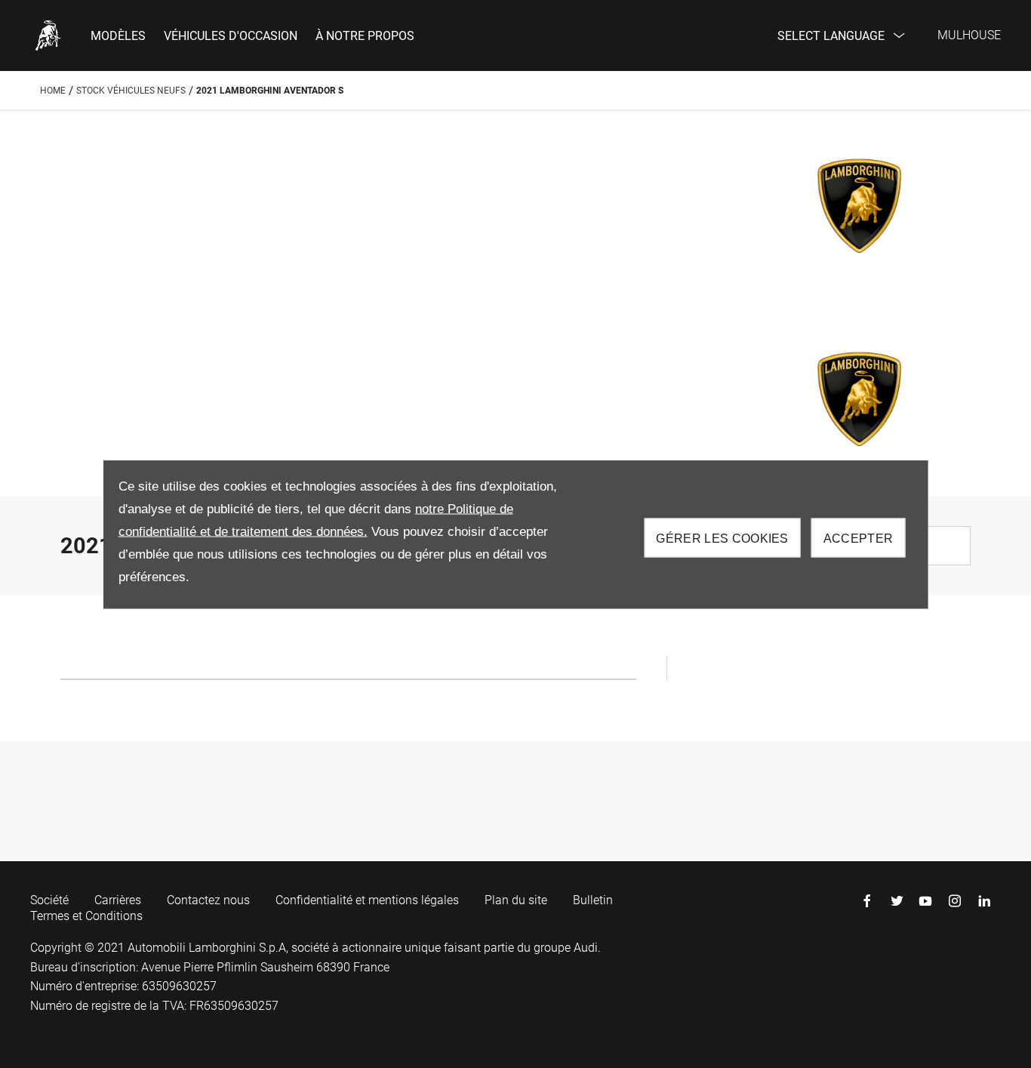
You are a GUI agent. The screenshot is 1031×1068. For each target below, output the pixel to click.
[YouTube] (925, 900)
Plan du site (516, 900)
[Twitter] (897, 900)
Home (53, 90)
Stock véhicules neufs (131, 90)
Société (49, 900)
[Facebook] (867, 900)
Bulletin (593, 900)
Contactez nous (208, 900)
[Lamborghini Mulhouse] (48, 35)
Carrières (117, 900)
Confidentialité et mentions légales (367, 900)
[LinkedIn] (984, 900)
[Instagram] (955, 900)
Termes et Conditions (86, 916)
